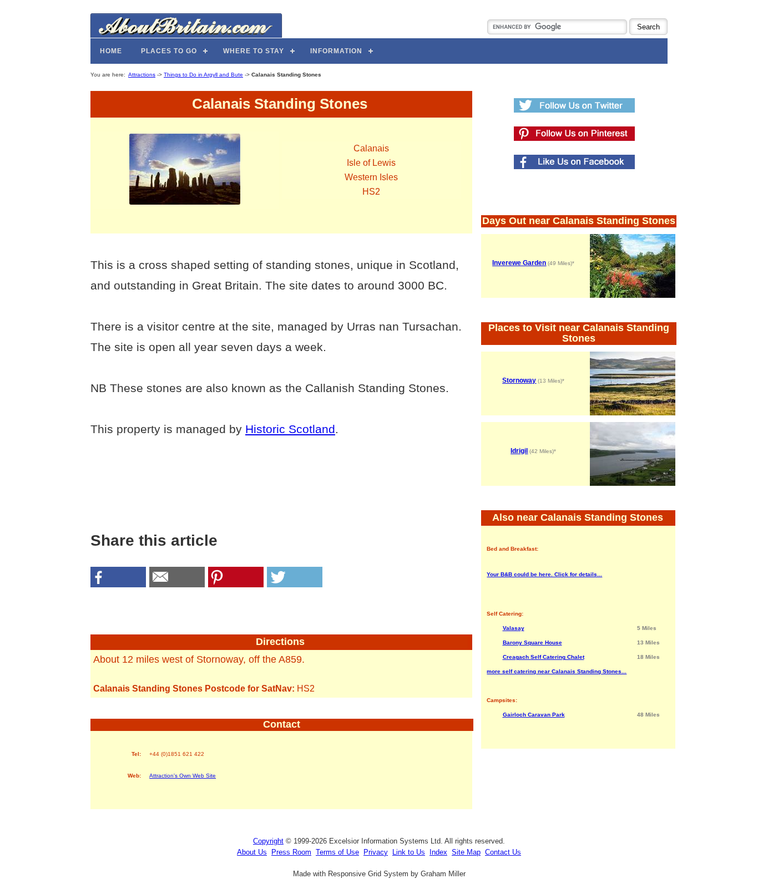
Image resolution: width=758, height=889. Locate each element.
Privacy (375, 852)
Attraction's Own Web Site (182, 776)
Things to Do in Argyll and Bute (203, 75)
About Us (252, 852)
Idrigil (519, 451)
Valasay (513, 628)
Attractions (141, 75)
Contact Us (503, 852)
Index (438, 852)
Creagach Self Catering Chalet (543, 657)
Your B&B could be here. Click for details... (544, 574)
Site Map (466, 852)
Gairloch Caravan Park (534, 715)
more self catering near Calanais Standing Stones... (556, 671)
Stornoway (519, 380)
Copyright (268, 841)
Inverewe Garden (519, 263)
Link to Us (408, 852)
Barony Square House (532, 642)
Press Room (291, 852)
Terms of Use (337, 852)
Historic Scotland (290, 429)
